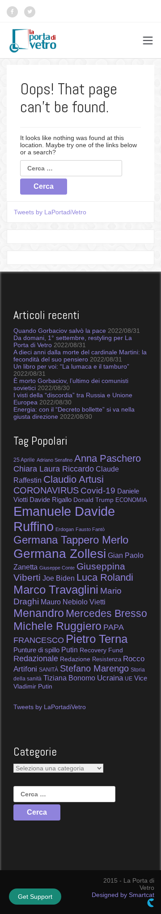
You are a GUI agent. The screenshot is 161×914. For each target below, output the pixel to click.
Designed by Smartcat (123, 894)
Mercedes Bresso (106, 613)
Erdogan (64, 529)
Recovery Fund (101, 650)
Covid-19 (97, 490)
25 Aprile (24, 460)
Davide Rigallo (51, 499)
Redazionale (35, 658)
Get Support (35, 896)
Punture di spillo (36, 650)
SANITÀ (48, 669)
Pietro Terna (96, 639)
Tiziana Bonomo (69, 678)
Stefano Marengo (94, 668)
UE (128, 679)
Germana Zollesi (59, 553)
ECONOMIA (131, 500)
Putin (69, 650)
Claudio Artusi (73, 479)
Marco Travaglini (55, 589)
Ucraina (110, 678)
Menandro (38, 613)
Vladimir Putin (32, 686)
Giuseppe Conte (57, 567)
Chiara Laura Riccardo (53, 468)
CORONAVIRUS (46, 490)
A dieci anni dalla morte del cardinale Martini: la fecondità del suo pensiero (80, 356)
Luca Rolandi (104, 577)
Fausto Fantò (90, 529)
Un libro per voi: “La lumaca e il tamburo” (71, 366)
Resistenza (106, 659)
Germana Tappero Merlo (70, 540)
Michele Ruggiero (57, 626)
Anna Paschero (107, 458)
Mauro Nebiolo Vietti (73, 602)
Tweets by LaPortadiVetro (50, 212)
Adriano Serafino (54, 460)
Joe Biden (58, 578)
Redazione (75, 659)
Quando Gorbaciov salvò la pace (59, 330)
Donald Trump (93, 499)
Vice (140, 678)
